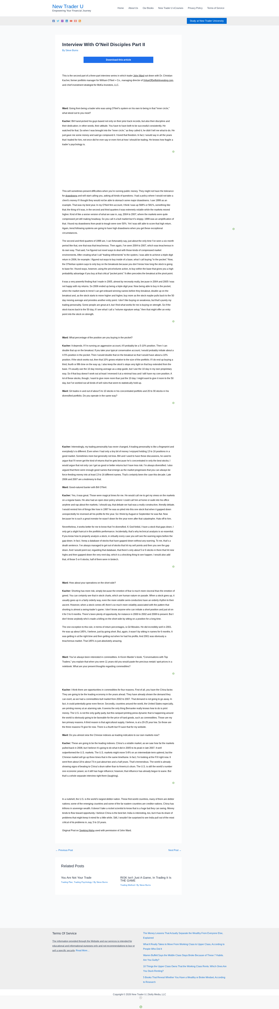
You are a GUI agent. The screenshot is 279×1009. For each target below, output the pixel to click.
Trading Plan (67, 882)
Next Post (174, 850)
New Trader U (67, 6)
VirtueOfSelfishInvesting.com (158, 80)
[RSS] (79, 21)
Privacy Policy (195, 8)
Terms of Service (215, 8)
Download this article (118, 59)
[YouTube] (71, 21)
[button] (207, 21)
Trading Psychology (83, 882)
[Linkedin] (66, 21)
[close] (140, 997)
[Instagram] (62, 21)
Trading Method (127, 885)
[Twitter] (58, 21)
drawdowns (71, 195)
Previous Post (64, 850)
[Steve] (75, 21)
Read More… (83, 950)
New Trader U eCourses (170, 8)
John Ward (138, 75)
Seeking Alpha (86, 830)
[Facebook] (53, 21)
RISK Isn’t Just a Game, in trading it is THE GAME (145, 879)
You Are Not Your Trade (76, 877)
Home (121, 8)
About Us (133, 8)
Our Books (148, 8)
